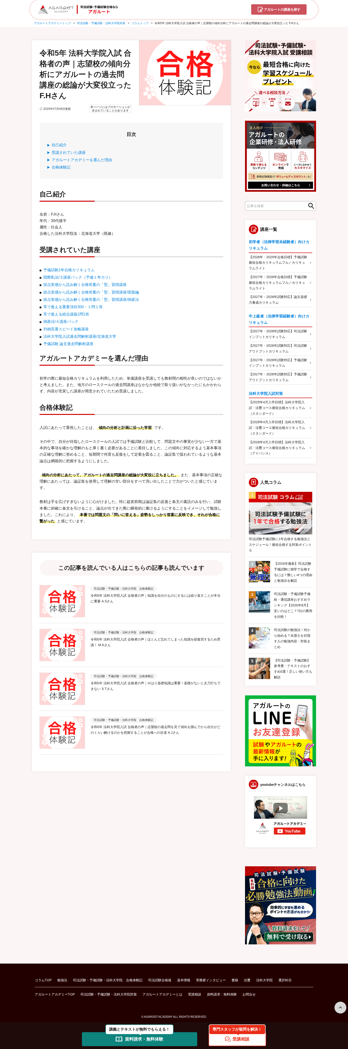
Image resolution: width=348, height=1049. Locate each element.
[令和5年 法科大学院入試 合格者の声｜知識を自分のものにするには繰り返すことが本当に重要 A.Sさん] (62, 601)
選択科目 (285, 980)
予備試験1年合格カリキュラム (69, 270)
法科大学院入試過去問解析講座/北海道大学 (79, 336)
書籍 (235, 980)
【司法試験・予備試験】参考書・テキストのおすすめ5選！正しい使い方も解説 (293, 668)
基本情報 (183, 980)
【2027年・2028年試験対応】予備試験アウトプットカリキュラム (278, 377)
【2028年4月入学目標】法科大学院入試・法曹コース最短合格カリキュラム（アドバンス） (277, 447)
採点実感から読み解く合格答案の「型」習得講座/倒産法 (91, 300)
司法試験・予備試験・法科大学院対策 (108, 994)
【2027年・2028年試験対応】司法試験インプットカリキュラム (278, 334)
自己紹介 (59, 145)
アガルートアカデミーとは (162, 994)
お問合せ (249, 994)
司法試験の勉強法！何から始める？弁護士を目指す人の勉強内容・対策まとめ (292, 638)
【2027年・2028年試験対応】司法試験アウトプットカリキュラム (278, 348)
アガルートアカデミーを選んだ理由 (82, 160)
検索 (310, 206)
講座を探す (282, 9)
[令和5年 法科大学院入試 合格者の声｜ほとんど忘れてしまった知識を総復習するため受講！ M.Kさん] (62, 645)
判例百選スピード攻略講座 (66, 329)
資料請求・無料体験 (222, 994)
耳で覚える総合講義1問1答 (66, 314)
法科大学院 (264, 980)
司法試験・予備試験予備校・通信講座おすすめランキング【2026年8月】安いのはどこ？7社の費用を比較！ (293, 605)
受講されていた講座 (69, 153)
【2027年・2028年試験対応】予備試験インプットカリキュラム (278, 363)
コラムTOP (43, 980)
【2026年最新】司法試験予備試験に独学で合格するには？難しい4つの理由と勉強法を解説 (293, 572)
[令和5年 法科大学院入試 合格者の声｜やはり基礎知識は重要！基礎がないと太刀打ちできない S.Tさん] (62, 689)
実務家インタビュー (211, 980)
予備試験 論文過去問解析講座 (68, 344)
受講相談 (194, 994)
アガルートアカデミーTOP (55, 994)
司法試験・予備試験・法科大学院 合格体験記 (108, 980)
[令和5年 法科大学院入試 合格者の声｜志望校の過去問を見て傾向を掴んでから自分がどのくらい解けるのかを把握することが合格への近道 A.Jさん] (62, 732)
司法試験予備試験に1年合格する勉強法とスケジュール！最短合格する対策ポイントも (280, 544)
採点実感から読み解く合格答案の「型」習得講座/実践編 (91, 292)
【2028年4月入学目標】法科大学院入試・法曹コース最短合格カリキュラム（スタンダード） (277, 427)
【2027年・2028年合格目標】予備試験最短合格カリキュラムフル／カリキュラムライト (278, 282)
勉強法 (62, 980)
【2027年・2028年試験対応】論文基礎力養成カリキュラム (278, 299)
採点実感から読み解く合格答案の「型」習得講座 (85, 285)
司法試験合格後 (159, 980)
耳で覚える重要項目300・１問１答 (73, 307)
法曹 (247, 980)
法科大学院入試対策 (266, 393)
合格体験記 (61, 167)
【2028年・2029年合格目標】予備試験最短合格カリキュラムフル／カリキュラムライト (278, 262)
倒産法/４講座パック (60, 322)
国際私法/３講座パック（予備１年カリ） (77, 277)
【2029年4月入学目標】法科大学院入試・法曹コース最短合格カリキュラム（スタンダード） (277, 407)
